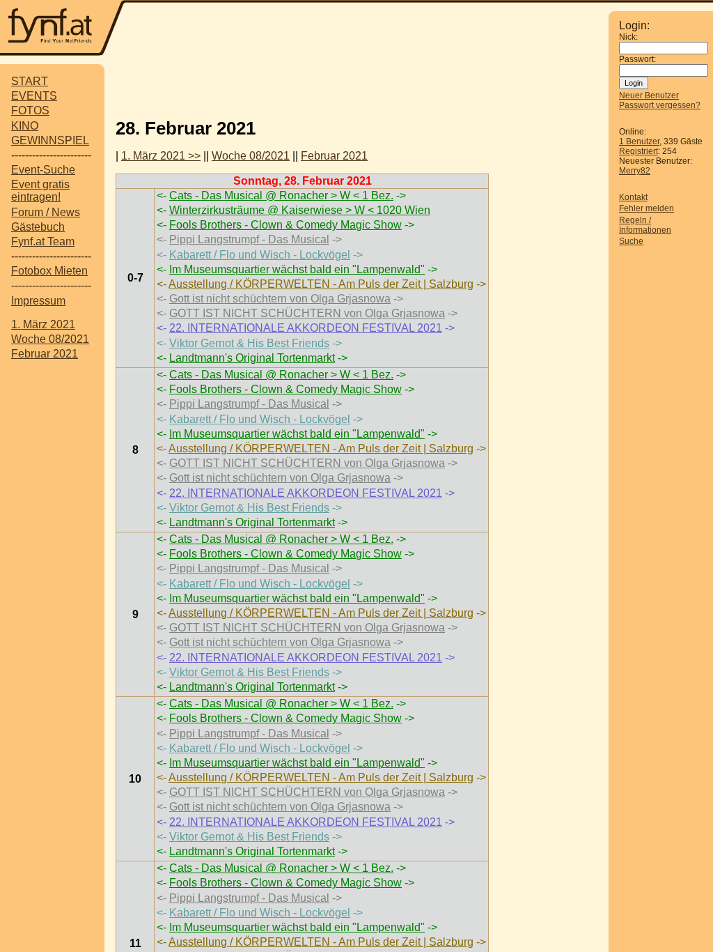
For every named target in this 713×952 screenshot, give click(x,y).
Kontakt (633, 197)
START (29, 81)
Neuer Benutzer (649, 95)
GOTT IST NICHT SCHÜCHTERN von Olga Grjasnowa (307, 313)
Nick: (628, 37)
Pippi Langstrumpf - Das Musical (249, 239)
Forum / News (45, 212)
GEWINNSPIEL (50, 140)
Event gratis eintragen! (40, 190)
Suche (631, 241)
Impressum (38, 301)
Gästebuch (38, 227)
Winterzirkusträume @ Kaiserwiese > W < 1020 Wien (299, 210)
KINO (24, 126)
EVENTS (34, 96)
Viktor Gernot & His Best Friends (249, 343)
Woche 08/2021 (50, 339)
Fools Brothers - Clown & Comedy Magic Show (285, 225)
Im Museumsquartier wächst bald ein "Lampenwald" (297, 269)
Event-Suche (43, 170)
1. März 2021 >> (161, 156)
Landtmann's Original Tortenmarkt (252, 358)
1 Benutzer (639, 141)
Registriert (638, 151)
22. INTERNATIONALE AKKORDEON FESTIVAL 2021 (305, 328)
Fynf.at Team (43, 241)
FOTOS (30, 110)
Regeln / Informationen (645, 225)
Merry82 (634, 171)
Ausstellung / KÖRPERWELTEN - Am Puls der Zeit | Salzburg (321, 284)
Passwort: (637, 59)
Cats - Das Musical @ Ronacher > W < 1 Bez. (281, 195)
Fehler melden (646, 208)
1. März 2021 (43, 324)
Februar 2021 (44, 354)
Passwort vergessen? (659, 105)
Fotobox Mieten (49, 271)
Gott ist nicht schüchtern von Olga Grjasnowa (280, 299)
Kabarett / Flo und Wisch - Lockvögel (259, 255)
